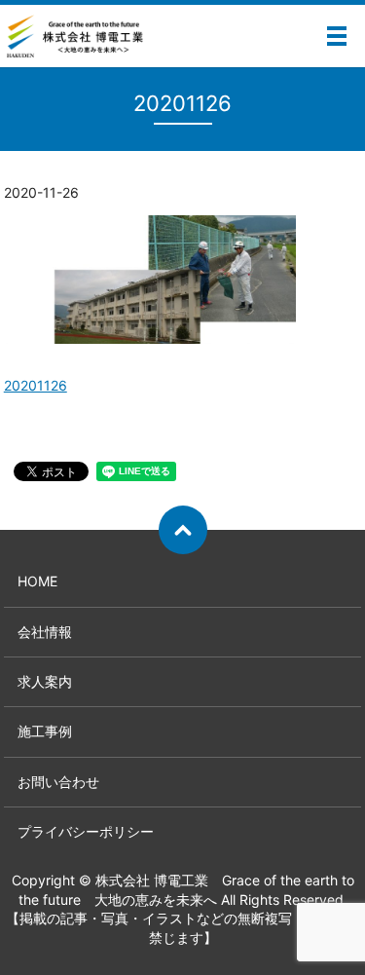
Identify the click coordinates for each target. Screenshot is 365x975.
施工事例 (45, 731)
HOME (37, 581)
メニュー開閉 (337, 36)
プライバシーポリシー (86, 831)
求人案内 (45, 681)
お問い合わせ (58, 781)
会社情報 (45, 631)
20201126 (35, 385)
